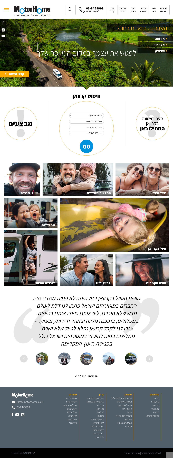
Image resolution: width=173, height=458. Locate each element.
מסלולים (100, 412)
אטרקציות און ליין (124, 422)
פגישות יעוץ (127, 408)
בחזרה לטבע (99, 433)
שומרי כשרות (71, 401)
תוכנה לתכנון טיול (124, 401)
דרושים (156, 412)
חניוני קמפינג (98, 422)
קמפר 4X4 (72, 419)
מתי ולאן (100, 408)
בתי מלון (128, 419)
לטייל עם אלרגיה (70, 405)
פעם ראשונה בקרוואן (95, 398)
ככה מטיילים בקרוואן (95, 401)
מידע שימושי (99, 430)
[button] (6, 9)
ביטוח (129, 412)
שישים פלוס (72, 408)
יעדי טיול (100, 405)
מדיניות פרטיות (152, 415)
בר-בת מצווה (71, 398)
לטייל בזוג (72, 415)
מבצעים (128, 426)
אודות (156, 398)
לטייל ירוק (100, 437)
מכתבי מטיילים (98, 426)
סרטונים (101, 415)
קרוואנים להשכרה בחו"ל (122, 398)
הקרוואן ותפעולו (97, 419)
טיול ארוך (73, 422)
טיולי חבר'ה (72, 412)
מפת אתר (155, 408)
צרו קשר (155, 405)
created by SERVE (23, 453)
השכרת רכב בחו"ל (124, 415)
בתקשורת (155, 401)
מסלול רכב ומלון (125, 405)
